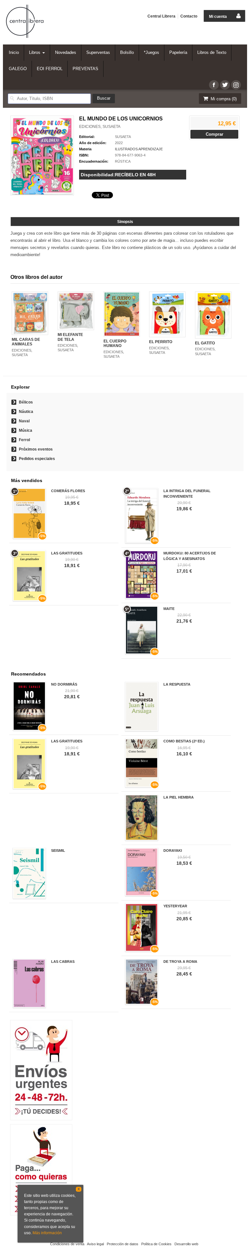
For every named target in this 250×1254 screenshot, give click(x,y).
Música (25, 430)
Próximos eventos (36, 449)
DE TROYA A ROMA (180, 961)
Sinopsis (125, 221)
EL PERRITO (160, 342)
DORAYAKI (172, 850)
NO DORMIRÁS (64, 684)
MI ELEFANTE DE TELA (70, 336)
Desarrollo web (186, 1244)
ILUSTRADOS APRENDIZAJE (139, 149)
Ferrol (24, 440)
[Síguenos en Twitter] (225, 85)
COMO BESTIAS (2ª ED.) (184, 741)
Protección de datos (122, 1244)
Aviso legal (95, 1244)
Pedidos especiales (37, 458)
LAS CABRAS (63, 961)
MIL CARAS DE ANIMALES (26, 341)
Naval (24, 421)
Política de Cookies (156, 1244)
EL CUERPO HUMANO (115, 343)
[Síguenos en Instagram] (236, 85)
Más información (47, 1233)
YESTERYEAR (175, 906)
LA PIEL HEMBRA (178, 797)
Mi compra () (223, 98)
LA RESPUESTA (176, 684)
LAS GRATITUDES (66, 553)
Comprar (214, 134)
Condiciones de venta (67, 1244)
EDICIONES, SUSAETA (99, 126)
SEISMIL (58, 850)
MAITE (168, 609)
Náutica (26, 411)
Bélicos (26, 402)
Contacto (188, 16)
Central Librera (161, 16)
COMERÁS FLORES (68, 491)
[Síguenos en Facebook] (214, 85)
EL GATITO (205, 343)
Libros (35, 52)
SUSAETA (123, 137)
